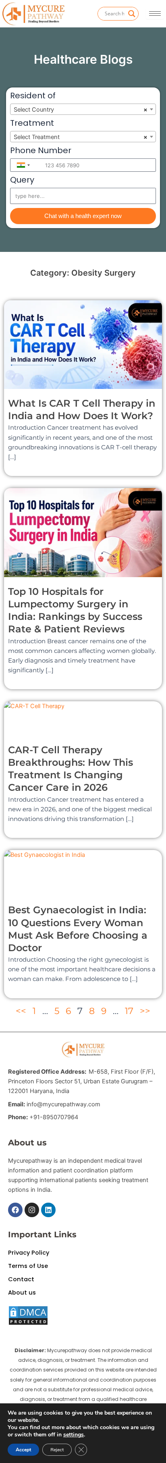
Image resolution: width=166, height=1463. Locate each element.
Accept (23, 1449)
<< (21, 1011)
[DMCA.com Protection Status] (28, 1315)
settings (73, 1434)
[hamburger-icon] (155, 13)
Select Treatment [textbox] (81, 137)
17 (129, 1011)
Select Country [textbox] (81, 109)
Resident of (33, 96)
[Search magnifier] (131, 13)
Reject (57, 1449)
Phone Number (40, 151)
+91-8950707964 (53, 1117)
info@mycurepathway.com (63, 1104)
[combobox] (83, 109)
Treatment (32, 124)
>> (145, 1011)
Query (22, 180)
